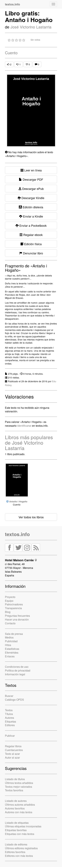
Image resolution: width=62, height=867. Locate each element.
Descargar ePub (32, 188)
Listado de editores (16, 844)
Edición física (32, 244)
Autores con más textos (18, 812)
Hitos (8, 645)
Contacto (10, 623)
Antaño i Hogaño (18, 501)
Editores (10, 725)
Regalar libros (13, 746)
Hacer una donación (17, 619)
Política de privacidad (17, 670)
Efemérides (11, 652)
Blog (7, 612)
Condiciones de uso (16, 667)
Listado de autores (16, 801)
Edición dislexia (32, 207)
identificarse (24, 425)
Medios (9, 637)
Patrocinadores (14, 604)
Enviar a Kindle (32, 216)
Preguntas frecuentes (17, 616)
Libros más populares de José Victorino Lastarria (29, 443)
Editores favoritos (15, 852)
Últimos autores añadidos (20, 804)
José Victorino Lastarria (30, 27)
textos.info (17, 534)
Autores (9, 718)
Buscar (9, 696)
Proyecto (10, 597)
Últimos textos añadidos (19, 783)
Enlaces (10, 656)
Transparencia (13, 608)
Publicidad (11, 641)
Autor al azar (12, 757)
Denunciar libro (32, 253)
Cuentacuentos (14, 750)
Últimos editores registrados (21, 848)
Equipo (9, 601)
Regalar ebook (32, 235)
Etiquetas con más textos (19, 834)
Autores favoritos (15, 808)
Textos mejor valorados (18, 787)
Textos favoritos (14, 790)
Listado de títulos (15, 779)
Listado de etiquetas (17, 823)
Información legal (15, 674)
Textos (9, 710)
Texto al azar (12, 754)
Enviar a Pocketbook (33, 225)
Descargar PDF (32, 179)
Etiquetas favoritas (16, 830)
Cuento (11, 52)
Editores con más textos (19, 856)
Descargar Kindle (32, 198)
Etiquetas (10, 721)
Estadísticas (12, 649)
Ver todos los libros (31, 517)
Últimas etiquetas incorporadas (23, 826)
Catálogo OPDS (14, 699)
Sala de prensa (14, 634)
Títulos (9, 714)
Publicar (10, 736)
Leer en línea (32, 170)
